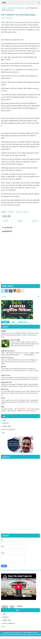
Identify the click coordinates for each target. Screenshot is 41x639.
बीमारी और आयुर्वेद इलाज (18, 8)
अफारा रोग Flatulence (7, 358)
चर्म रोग (3, 398)
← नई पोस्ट (5, 221)
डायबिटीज (3, 331)
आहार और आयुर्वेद (15, 340)
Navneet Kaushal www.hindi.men (30, 634)
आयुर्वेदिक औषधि (6, 426)
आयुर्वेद (9, 8)
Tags (13, 322)
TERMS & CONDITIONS (4, 607)
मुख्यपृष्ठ (20, 221)
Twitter (18, 212)
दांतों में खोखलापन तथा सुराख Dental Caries (18, 14)
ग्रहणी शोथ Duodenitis (8, 351)
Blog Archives (22, 322)
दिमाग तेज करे (4, 389)
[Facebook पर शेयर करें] (9, 216)
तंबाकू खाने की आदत (6, 382)
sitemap (19, 606)
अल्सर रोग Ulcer (5, 375)
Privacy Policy (12, 607)
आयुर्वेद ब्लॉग (5, 423)
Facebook (10, 212)
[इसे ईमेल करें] (3, 216)
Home (3, 8)
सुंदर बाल (3, 366)
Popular (5, 322)
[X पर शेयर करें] (7, 216)
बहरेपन (2, 407)
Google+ (26, 212)
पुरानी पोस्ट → (35, 221)
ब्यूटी (3, 433)
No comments (7, 18)
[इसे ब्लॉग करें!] (5, 216)
